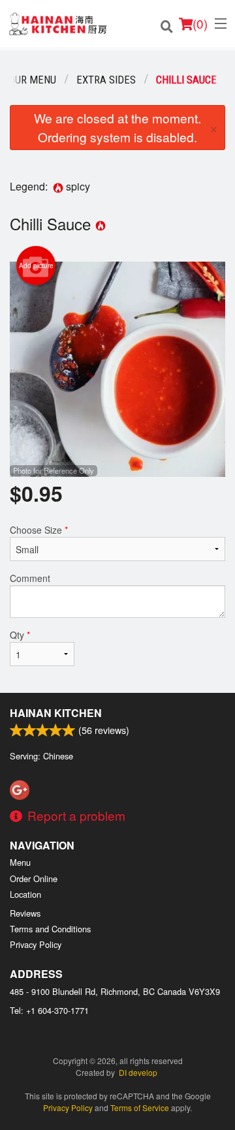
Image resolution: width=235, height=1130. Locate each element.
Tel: (49, 1010)
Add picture (36, 265)
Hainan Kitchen (56, 712)
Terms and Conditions (50, 929)
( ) (200, 23)
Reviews (25, 913)
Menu (20, 862)
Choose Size (39, 529)
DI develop (138, 1072)
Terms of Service (139, 1107)
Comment (30, 578)
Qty (20, 634)
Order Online (33, 878)
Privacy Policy (35, 944)
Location (25, 894)
